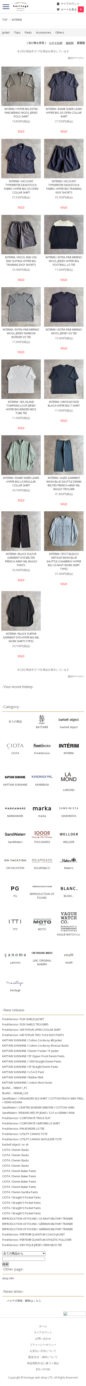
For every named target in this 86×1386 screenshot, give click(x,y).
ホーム (43, 1326)
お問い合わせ (43, 1338)
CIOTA (15, 753)
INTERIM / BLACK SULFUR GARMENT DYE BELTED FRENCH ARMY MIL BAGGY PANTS (21, 559)
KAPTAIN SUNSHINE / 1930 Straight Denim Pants (31, 1061)
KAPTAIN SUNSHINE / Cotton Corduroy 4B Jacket (32, 1040)
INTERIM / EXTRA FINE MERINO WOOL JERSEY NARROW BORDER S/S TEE (21, 333)
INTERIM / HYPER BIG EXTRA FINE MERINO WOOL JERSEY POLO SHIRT (21, 112)
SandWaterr (15, 842)
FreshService (42, 753)
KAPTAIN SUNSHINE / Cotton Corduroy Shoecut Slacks (35, 1045)
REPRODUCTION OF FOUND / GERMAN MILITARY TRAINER (37, 1224)
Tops (17, 32)
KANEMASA (42, 785)
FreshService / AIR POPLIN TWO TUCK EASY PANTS (33, 1035)
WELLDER (68, 842)
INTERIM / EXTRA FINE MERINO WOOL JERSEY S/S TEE (64, 331)
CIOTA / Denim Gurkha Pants (20, 1192)
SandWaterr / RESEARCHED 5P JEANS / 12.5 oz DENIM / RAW (38, 1113)
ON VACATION (15, 868)
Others (59, 32)
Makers (68, 868)
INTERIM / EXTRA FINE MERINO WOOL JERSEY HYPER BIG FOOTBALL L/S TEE (64, 261)
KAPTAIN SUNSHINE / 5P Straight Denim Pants (30, 1067)
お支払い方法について (43, 1351)
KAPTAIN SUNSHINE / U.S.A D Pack (23, 1072)
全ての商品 (15, 721)
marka (42, 816)
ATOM (46, 1369)
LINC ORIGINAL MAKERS (42, 962)
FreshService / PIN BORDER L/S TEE (23, 1129)
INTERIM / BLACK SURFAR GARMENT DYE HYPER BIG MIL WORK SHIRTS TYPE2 (21, 637)
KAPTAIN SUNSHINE (15, 785)
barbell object (69, 727)
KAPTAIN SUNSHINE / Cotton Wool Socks (27, 1083)
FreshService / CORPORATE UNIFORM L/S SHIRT (31, 1123)
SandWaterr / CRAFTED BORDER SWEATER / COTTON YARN (38, 1107)
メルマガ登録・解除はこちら (24, 1300)
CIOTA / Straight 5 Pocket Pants (21, 1197)
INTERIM (17, 20)
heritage (15, 990)
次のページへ (76, 58)
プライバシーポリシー (43, 1345)
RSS (38, 1369)
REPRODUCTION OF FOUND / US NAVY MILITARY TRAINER (37, 1218)
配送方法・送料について (43, 1357)
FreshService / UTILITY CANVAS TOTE (24, 1134)
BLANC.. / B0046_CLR (15, 1093)
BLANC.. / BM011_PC (14, 1088)
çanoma (15, 962)
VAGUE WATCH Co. (68, 934)
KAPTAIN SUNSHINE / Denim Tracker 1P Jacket (30, 1051)
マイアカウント (70, 4)
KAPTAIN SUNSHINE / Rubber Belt (22, 1077)
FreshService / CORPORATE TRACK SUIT (26, 1118)
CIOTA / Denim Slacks (15, 1150)
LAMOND (69, 790)
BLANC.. (69, 896)
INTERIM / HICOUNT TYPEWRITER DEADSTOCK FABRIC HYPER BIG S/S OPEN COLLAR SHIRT (21, 186)
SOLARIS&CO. (42, 868)
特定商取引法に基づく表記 (43, 1363)
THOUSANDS (42, 842)
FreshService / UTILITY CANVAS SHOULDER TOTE (32, 1139)
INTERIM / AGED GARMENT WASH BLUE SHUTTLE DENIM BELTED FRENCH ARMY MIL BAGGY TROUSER (63, 483)
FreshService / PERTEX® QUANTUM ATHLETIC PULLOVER (36, 1240)
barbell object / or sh (15, 1144)
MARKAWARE (15, 816)
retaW (69, 962)
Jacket (5, 32)
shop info (8, 1278)
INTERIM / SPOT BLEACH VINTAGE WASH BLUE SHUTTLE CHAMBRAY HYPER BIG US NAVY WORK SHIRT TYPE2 (64, 561)
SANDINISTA (68, 816)
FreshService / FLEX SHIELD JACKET (23, 1019)
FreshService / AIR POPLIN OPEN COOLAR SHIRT (31, 1030)
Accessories (43, 32)
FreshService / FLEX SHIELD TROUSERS (25, 1024)
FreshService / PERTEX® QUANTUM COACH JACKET (33, 1234)
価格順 (70, 43)
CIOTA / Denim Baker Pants (19, 1171)
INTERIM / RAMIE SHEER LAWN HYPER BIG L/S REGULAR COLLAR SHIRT (21, 481)
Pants (28, 32)
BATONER (42, 727)
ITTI (15, 929)
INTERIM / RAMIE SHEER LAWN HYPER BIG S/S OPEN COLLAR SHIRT (64, 112)
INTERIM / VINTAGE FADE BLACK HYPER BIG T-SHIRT (64, 403)
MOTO (42, 929)
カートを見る (71, 9)
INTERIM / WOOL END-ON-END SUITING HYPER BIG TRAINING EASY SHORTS (21, 261)
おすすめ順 (55, 43)
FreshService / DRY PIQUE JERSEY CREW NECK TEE (32, 1245)
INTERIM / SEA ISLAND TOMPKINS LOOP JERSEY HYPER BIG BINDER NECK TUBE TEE (21, 407)
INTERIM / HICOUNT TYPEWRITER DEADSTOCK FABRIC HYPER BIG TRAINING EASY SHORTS (64, 186)
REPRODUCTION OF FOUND (42, 896)
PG (15, 896)
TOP (4, 20)
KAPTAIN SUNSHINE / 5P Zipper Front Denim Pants (33, 1056)
